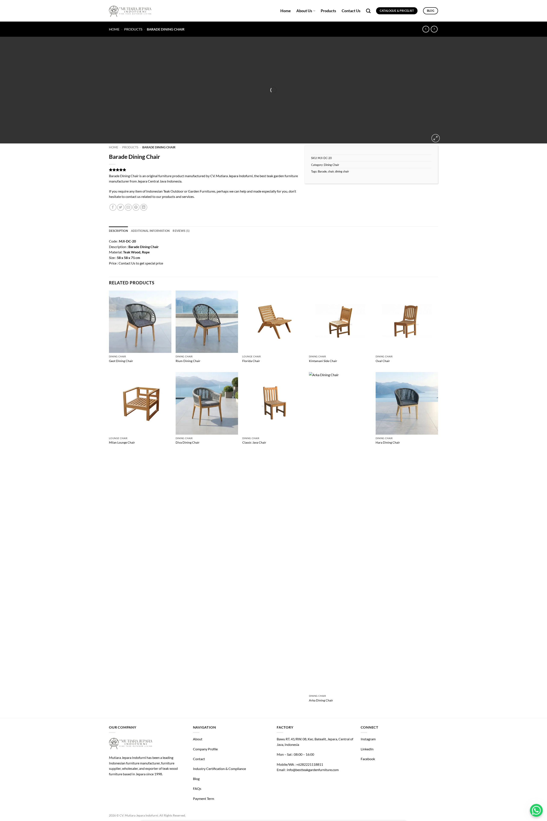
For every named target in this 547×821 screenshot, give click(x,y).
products (168, 196)
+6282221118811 (309, 764)
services (188, 196)
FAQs (197, 788)
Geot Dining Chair (121, 361)
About (197, 739)
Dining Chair (331, 165)
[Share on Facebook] (112, 207)
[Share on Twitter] (120, 207)
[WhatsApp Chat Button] (536, 810)
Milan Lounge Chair (122, 442)
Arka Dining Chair (321, 700)
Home (285, 11)
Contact (199, 759)
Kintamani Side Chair (323, 361)
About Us (304, 11)
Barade (322, 171)
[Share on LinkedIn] (143, 207)
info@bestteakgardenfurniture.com (313, 770)
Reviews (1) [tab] (181, 230)
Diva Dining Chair (188, 442)
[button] (435, 138)
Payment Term (203, 798)
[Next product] (425, 29)
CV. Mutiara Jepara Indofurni (231, 176)
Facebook (368, 759)
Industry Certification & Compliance (219, 769)
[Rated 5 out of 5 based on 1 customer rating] (203, 169)
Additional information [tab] (150, 230)
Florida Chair (251, 361)
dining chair (342, 171)
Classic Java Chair (254, 442)
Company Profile (205, 749)
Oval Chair (383, 361)
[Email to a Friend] (128, 207)
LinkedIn (367, 749)
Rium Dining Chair (188, 361)
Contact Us (351, 11)
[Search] (368, 11)
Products (328, 11)
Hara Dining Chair (388, 442)
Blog (196, 779)
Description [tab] (118, 230)
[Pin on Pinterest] (136, 207)
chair (331, 171)
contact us (133, 196)
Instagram (368, 739)
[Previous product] (434, 29)
